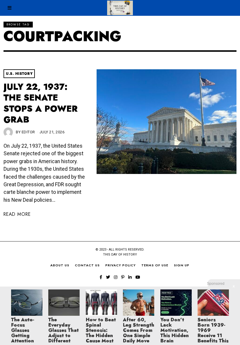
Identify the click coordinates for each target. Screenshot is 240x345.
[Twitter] (108, 277)
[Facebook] (101, 277)
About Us (59, 265)
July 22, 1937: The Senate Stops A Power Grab (41, 103)
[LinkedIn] (130, 277)
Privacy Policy (120, 265)
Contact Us (87, 265)
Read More (17, 214)
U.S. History (19, 73)
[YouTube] (138, 277)
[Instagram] (115, 277)
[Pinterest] (123, 277)
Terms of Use (154, 265)
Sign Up (181, 265)
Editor (28, 132)
